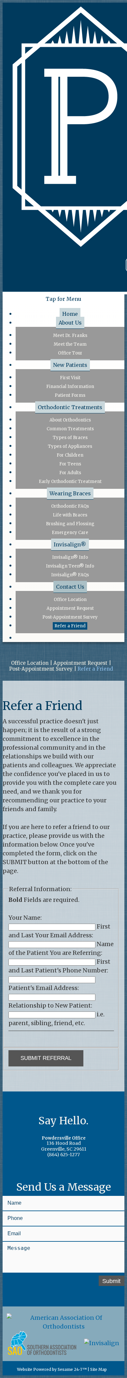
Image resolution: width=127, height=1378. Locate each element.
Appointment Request (80, 663)
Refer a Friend (95, 669)
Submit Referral (46, 1058)
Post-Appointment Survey (41, 669)
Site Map (98, 1369)
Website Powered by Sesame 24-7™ (51, 1369)
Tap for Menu (63, 299)
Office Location (30, 663)
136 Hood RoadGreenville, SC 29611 (63, 1144)
